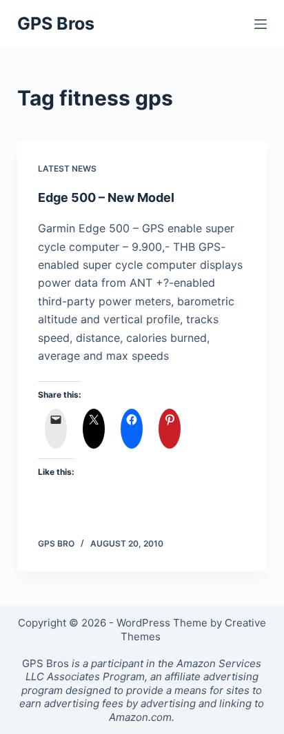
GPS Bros (55, 23)
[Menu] (260, 24)
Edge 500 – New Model (106, 197)
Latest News (67, 168)
